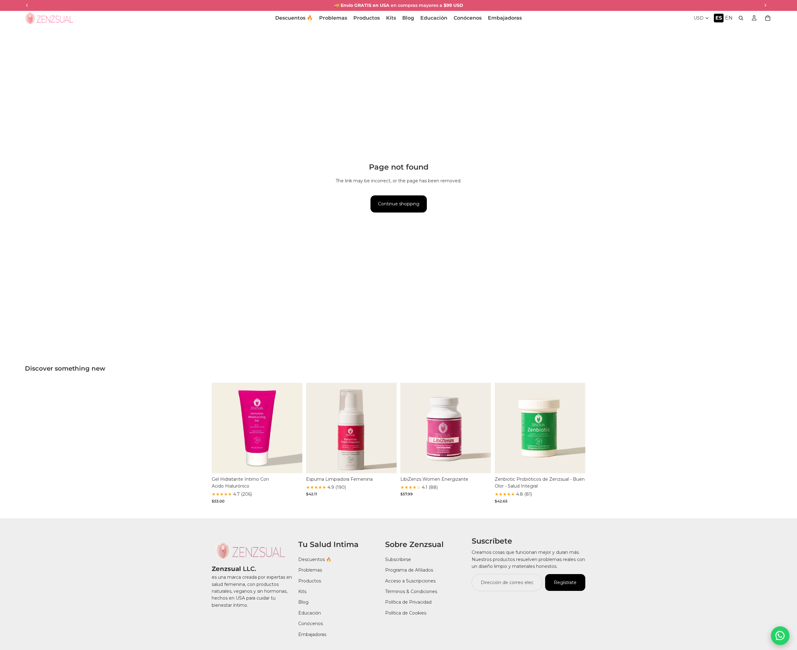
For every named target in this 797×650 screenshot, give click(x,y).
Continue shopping (398, 204)
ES (718, 18)
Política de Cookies (405, 613)
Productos (309, 581)
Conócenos (310, 623)
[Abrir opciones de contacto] (780, 635)
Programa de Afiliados (409, 570)
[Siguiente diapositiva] (293, 428)
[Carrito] (768, 18)
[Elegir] (292, 463)
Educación (309, 613)
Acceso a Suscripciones (410, 581)
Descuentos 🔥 (314, 559)
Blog (303, 602)
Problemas (310, 570)
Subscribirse (398, 559)
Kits (302, 591)
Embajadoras (312, 634)
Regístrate (565, 582)
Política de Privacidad (408, 602)
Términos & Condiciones (411, 591)
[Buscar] (741, 18)
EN (729, 18)
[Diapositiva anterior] (221, 428)
